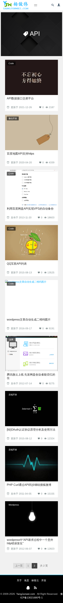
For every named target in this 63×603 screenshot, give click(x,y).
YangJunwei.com (25, 593)
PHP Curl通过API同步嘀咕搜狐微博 (29, 484)
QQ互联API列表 (17, 263)
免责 (26, 580)
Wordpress (14, 505)
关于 (19, 580)
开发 (43, 580)
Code (11, 63)
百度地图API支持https (20, 153)
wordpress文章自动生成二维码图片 (29, 319)
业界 (11, 339)
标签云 (35, 580)
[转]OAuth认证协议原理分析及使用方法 (31, 429)
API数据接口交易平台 (20, 98)
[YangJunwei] (15, 5)
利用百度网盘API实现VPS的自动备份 (30, 208)
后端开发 (13, 394)
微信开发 (13, 118)
